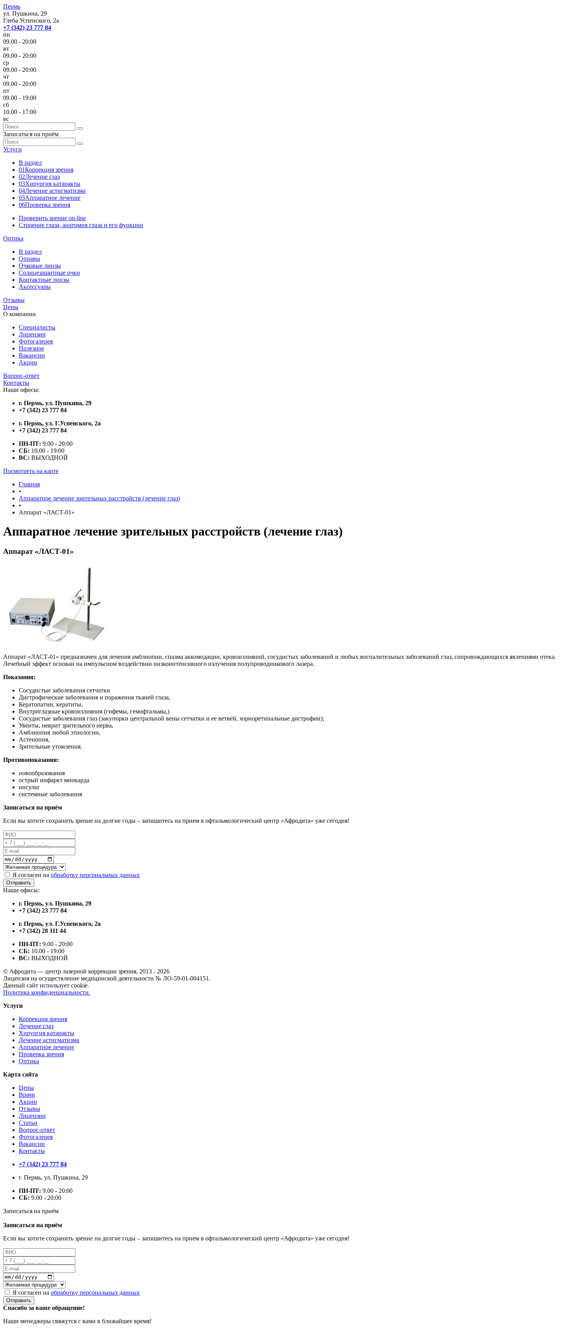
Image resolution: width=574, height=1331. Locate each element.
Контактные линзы (44, 279)
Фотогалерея (36, 341)
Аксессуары (35, 286)
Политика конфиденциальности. (46, 992)
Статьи (28, 1122)
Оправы (29, 258)
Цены (10, 307)
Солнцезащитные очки (49, 272)
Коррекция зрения (46, 169)
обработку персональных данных (95, 875)
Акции (28, 362)
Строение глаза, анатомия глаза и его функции (81, 225)
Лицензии (32, 334)
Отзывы (14, 300)
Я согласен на (76, 875)
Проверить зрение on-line (52, 218)
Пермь (11, 6)
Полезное (31, 348)
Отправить (18, 883)
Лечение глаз (39, 176)
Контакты (16, 382)
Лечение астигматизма (52, 190)
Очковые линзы (40, 265)
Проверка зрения (44, 204)
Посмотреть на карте (31, 471)
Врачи (27, 1094)
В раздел (30, 162)
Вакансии (32, 355)
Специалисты (37, 327)
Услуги (12, 149)
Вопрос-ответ (21, 375)
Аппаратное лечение (49, 197)
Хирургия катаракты (49, 183)
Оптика (13, 238)
